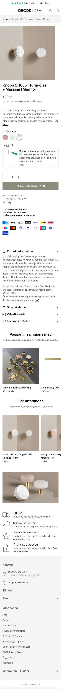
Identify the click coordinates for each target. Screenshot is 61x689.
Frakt (20, 101)
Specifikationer (17, 307)
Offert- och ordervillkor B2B (16, 647)
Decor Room (34, 684)
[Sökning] (50, 10)
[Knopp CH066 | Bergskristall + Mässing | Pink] (5, 137)
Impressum (8, 663)
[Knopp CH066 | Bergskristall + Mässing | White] (12, 137)
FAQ (5, 615)
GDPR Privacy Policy (13, 652)
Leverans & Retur (18, 321)
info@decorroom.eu (18, 583)
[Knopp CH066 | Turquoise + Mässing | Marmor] (19, 137)
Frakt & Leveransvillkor (14, 631)
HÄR (37, 300)
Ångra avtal (8, 657)
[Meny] (3, 10)
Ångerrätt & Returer (12, 636)
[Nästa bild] (55, 370)
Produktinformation (20, 251)
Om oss (6, 620)
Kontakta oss (9, 625)
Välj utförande (16, 314)
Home (5, 19)
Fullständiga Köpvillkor (14, 641)
